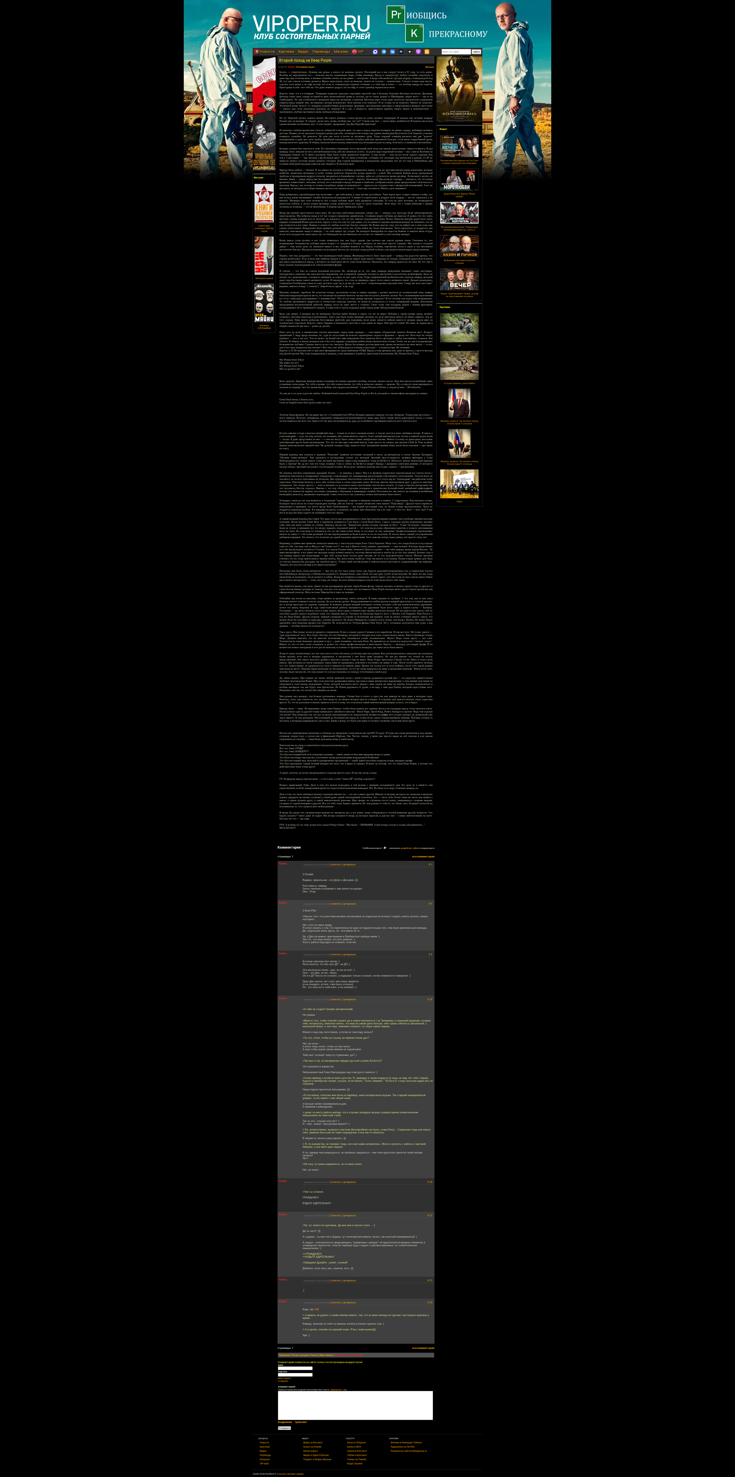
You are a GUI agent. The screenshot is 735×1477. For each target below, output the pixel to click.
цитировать (349, 864)
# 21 (429, 1215)
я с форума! (283, 1381)
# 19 (429, 1182)
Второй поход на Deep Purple (305, 60)
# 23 (429, 1280)
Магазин (341, 51)
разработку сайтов (410, 848)
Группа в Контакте (357, 1451)
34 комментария (305, 67)
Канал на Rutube (312, 1446)
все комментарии (423, 856)
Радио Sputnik (354, 1463)
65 (459, 345)
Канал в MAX (354, 1446)
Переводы (321, 51)
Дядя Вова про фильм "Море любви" (459, 195)
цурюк (300, 1474)
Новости (267, 51)
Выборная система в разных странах (459, 261)
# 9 (430, 954)
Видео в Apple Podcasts (316, 1455)
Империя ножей (264, 278)
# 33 (429, 1302)
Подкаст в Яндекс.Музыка (317, 1459)
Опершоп (265, 1459)
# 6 (430, 903)
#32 (317, 1309)
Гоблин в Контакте (357, 1455)
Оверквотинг (336, 1390)
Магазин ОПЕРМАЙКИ (264, 327)
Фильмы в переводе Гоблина (406, 1442)
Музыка (429, 67)
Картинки (286, 51)
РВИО (459, 501)
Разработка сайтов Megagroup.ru (409, 1451)
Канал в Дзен (310, 1451)
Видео (303, 51)
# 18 (429, 999)
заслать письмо (286, 1474)
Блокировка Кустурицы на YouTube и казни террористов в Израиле (459, 161)
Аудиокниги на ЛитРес (403, 1446)
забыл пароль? (284, 1378)
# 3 (430, 864)
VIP (360, 51)
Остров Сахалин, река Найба (459, 383)
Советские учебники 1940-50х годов (264, 228)
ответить (336, 864)
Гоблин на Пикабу (356, 1459)
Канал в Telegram (356, 1442)
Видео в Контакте (313, 1442)
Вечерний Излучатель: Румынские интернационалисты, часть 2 (459, 228)
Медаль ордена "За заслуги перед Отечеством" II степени (459, 422)
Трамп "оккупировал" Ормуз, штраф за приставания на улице (459, 295)
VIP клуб (264, 1463)
